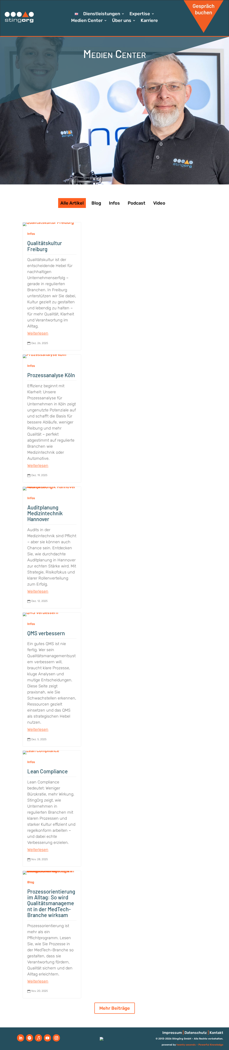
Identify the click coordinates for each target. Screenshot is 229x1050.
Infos (114, 203)
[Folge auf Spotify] (29, 1037)
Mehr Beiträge (114, 1008)
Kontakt (216, 1033)
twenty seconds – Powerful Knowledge (199, 1044)
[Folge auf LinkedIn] (20, 1037)
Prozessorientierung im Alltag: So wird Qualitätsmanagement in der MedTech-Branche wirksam (51, 903)
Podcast (136, 203)
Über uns (121, 21)
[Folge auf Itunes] (38, 1037)
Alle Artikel (72, 203)
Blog (96, 203)
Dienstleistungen (101, 14)
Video (159, 203)
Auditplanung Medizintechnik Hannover (45, 513)
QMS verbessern (46, 633)
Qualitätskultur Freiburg (44, 246)
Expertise (139, 14)
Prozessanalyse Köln (51, 375)
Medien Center (87, 21)
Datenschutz (195, 1033)
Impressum (172, 1033)
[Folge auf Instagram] (56, 1037)
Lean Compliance (47, 771)
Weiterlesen (37, 333)
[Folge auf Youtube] (47, 1037)
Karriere (149, 21)
